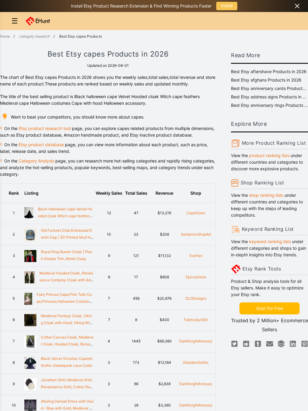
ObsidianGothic (196, 362)
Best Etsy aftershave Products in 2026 (268, 71)
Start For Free (269, 308)
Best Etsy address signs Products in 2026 (269, 96)
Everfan (195, 255)
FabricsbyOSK (196, 319)
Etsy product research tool (45, 128)
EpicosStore (196, 277)
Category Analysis (36, 160)
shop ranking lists (266, 195)
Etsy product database (41, 144)
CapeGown (195, 213)
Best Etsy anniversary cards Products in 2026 (269, 88)
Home (5, 36)
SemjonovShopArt (196, 234)
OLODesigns (195, 298)
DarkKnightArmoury (195, 341)
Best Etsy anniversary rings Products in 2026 (269, 105)
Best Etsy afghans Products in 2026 (266, 79)
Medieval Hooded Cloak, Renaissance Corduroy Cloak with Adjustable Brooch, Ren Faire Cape (66, 280)
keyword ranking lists (270, 241)
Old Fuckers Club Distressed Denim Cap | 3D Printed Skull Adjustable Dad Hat (67, 237)
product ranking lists (269, 155)
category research (34, 36)
